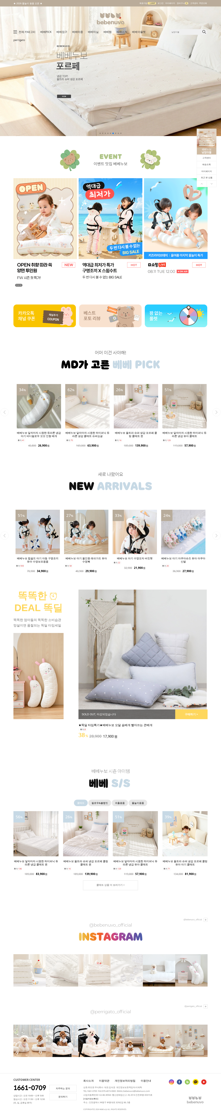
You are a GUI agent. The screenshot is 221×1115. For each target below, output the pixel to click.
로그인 (161, 3)
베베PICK (46, 32)
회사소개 (88, 1080)
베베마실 (93, 32)
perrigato (19, 40)
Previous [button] (4, 412)
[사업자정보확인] (90, 1098)
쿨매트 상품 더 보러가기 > (110, 884)
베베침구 (61, 32)
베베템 (108, 32)
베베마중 (77, 32)
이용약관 (104, 1080)
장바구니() (182, 3)
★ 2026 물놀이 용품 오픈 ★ (27, 3)
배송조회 (206, 164)
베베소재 (121, 32)
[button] (217, 63)
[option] (37, 415)
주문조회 (203, 3)
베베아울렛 (139, 32)
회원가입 (147, 3)
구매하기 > (191, 714)
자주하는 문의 (63, 1088)
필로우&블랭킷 (100, 803)
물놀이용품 (138, 803)
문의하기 (62, 1096)
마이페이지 (170, 3)
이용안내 (146, 1080)
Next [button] (216, 412)
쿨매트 (80, 803)
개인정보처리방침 (125, 1080)
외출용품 (120, 803)
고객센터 (194, 3)
